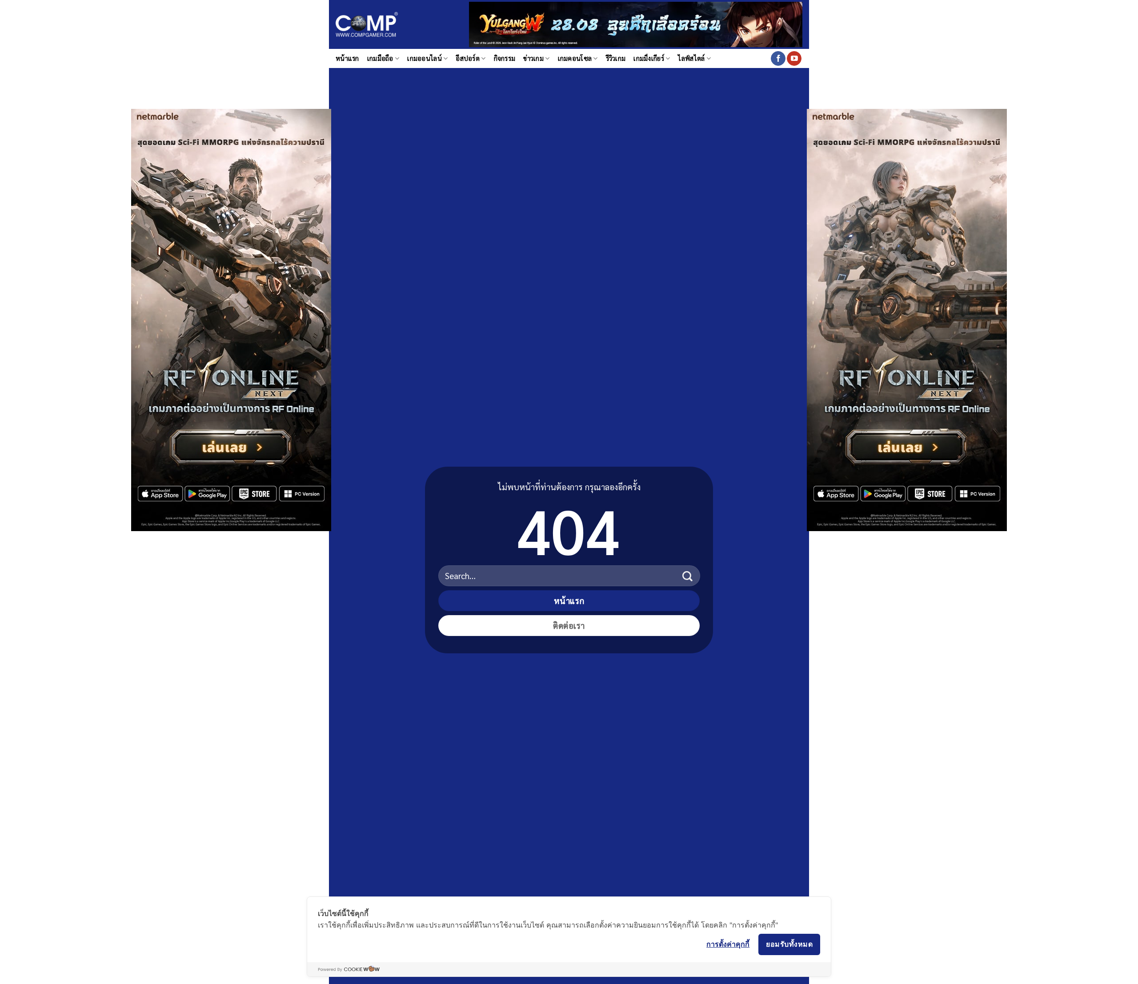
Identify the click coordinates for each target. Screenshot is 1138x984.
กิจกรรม (505, 58)
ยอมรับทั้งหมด (789, 944)
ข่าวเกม (533, 58)
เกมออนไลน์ (424, 58)
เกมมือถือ (380, 58)
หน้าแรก (347, 58)
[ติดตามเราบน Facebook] (778, 58)
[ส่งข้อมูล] (687, 575)
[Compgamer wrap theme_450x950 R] (907, 319)
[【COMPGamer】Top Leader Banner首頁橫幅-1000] (635, 23)
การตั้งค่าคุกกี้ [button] (727, 944)
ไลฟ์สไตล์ (691, 58)
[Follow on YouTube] (794, 58)
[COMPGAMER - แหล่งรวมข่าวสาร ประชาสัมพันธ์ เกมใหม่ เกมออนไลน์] (367, 24)
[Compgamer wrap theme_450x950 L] (231, 319)
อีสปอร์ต (468, 58)
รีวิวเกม (616, 58)
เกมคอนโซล (575, 58)
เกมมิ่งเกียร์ (648, 58)
